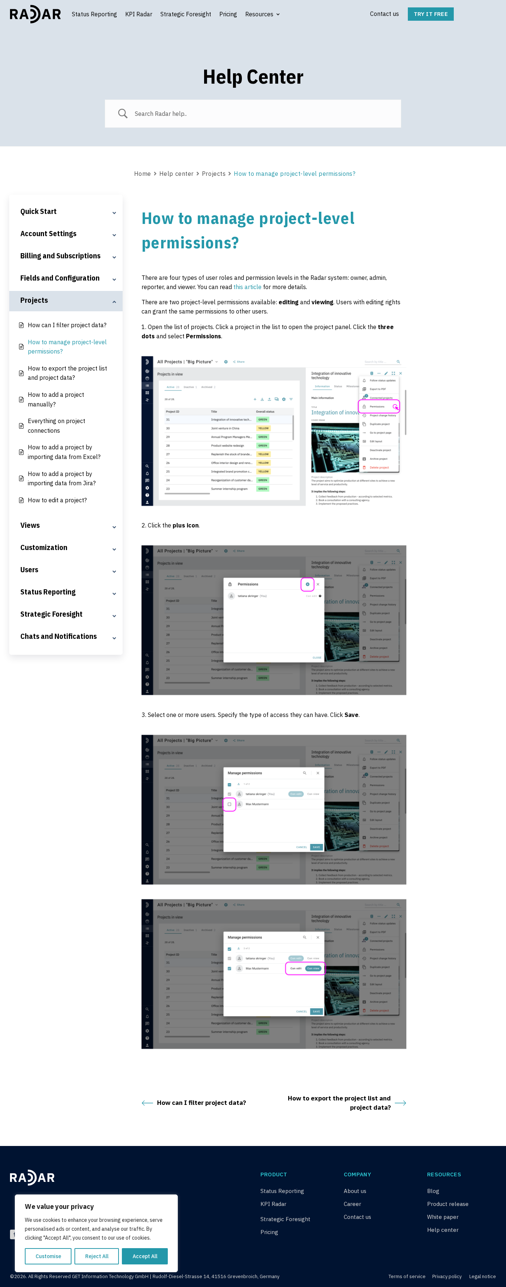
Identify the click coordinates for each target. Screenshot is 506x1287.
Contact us (384, 13)
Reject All (97, 1256)
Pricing (228, 14)
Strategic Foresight (185, 14)
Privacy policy (447, 1276)
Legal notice (482, 1276)
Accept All (145, 1256)
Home (142, 173)
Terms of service (408, 1276)
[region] (96, 1233)
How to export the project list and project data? (339, 1103)
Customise (48, 1256)
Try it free (431, 13)
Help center (176, 173)
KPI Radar (138, 14)
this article (247, 287)
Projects (214, 173)
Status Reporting (94, 14)
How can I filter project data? (201, 1103)
